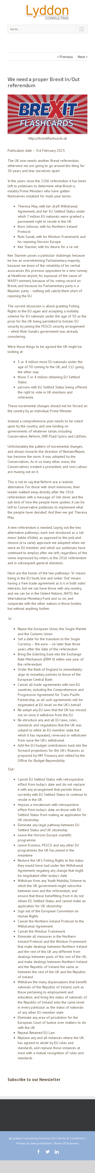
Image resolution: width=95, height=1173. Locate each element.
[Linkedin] (57, 1152)
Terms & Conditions (71, 1138)
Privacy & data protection (33, 1143)
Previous (66, 56)
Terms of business (66, 1143)
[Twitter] (48, 1152)
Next (81, 56)
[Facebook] (38, 1152)
